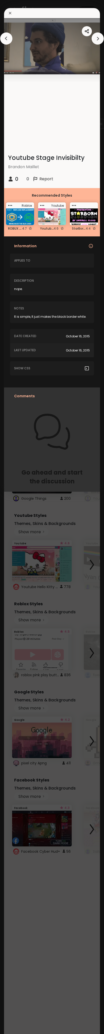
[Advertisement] (20, 517)
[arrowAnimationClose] (6, 38)
